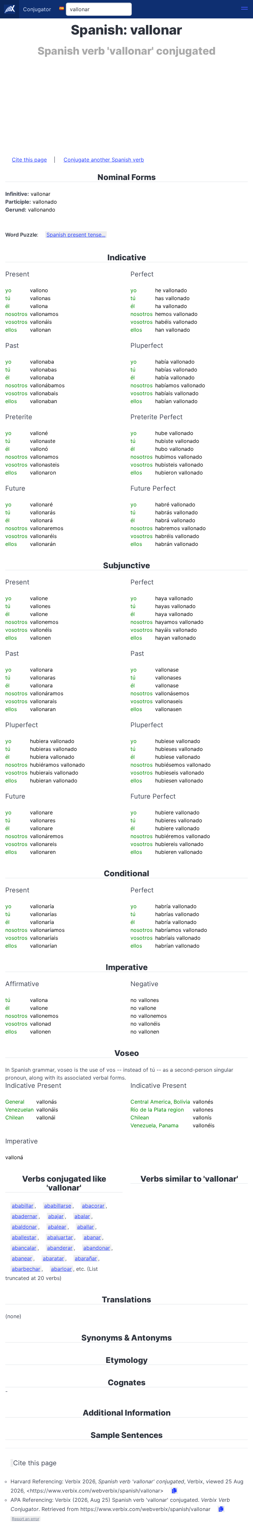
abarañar (86, 1258)
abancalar (24, 1247)
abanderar (59, 1247)
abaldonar (24, 1226)
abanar (92, 1237)
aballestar (24, 1237)
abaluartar (60, 1237)
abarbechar (26, 1269)
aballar (85, 1226)
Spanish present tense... (75, 234)
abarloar (61, 1269)
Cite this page (29, 159)
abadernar (24, 1216)
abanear (22, 1258)
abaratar (53, 1258)
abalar (82, 1216)
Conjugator (37, 9)
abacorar (93, 1205)
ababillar (22, 1205)
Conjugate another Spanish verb (104, 159)
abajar (56, 1216)
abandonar (96, 1247)
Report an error (25, 1518)
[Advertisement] (126, 103)
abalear (57, 1226)
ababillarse (57, 1205)
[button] (244, 9)
